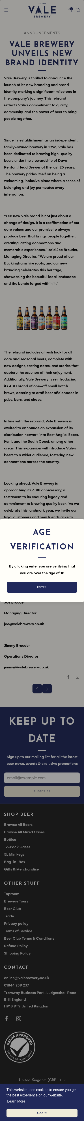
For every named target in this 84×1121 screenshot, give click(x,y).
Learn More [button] (16, 1101)
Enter (42, 587)
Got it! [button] (42, 1113)
